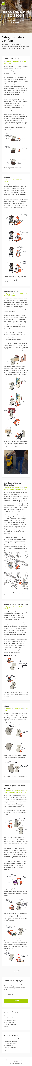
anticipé (14, 77)
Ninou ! (7, 706)
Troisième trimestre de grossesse (17, 792)
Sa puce (7, 177)
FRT (21, 1063)
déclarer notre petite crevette (12, 496)
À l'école (24, 61)
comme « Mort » (17, 692)
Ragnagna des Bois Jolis (16, 14)
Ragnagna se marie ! (20, 489)
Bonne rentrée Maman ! (10, 1024)
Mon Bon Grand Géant (10, 1020)
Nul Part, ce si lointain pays (16, 604)
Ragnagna (8, 61)
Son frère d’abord (11, 291)
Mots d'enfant (7, 63)
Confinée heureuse (12, 59)
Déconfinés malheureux (10, 1018)
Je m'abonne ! (16, 1000)
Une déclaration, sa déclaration (12, 484)
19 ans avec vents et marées (12, 1016)
